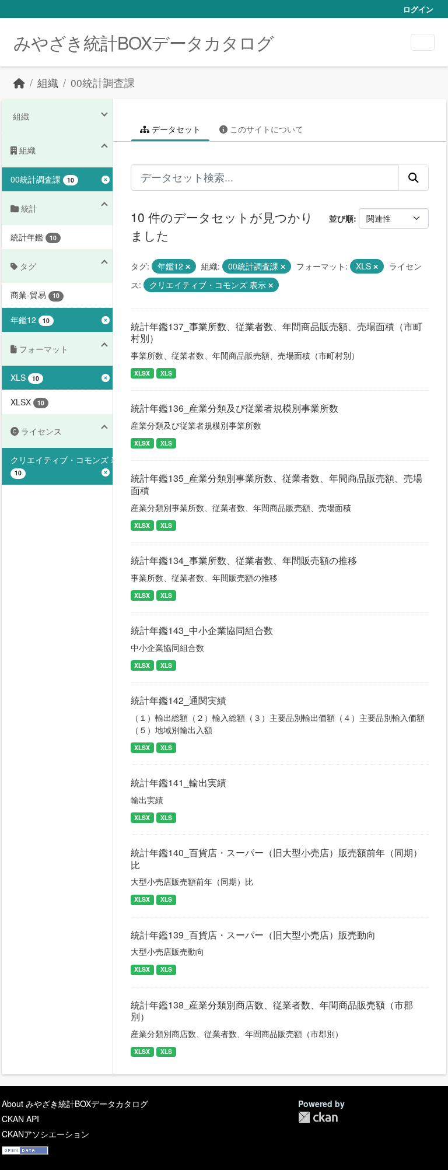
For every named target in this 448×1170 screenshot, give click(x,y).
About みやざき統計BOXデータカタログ (75, 1103)
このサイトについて (265, 129)
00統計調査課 (103, 82)
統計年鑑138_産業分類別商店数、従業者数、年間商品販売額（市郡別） (272, 1011)
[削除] (188, 266)
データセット (175, 129)
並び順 (341, 218)
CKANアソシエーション (45, 1134)
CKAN (318, 1117)
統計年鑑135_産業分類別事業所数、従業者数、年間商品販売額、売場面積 (276, 484)
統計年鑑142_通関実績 (178, 700)
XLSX (142, 373)
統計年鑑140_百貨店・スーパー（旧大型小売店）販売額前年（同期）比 (276, 858)
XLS (166, 373)
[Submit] (413, 177)
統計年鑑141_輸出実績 (178, 782)
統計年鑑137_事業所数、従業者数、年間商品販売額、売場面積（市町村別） (276, 332)
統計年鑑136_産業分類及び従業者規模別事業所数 (234, 408)
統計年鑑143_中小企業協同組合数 (202, 630)
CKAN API (20, 1119)
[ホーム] (19, 82)
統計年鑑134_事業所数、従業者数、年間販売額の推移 (244, 560)
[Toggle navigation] (423, 42)
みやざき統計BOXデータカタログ (143, 42)
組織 (47, 82)
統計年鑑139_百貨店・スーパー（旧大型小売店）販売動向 (253, 934)
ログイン (418, 9)
